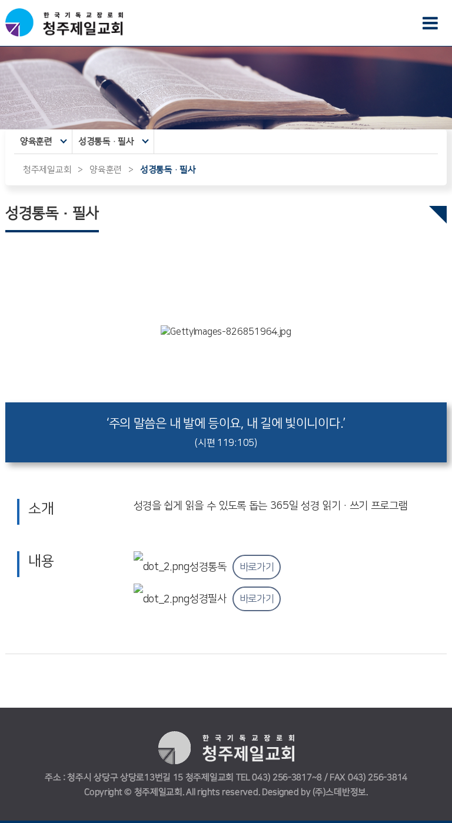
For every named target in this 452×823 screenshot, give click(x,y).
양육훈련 (36, 141)
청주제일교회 (47, 170)
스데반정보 (345, 792)
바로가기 (257, 567)
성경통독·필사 (106, 141)
